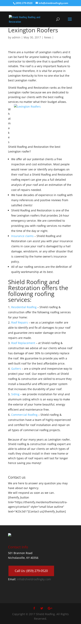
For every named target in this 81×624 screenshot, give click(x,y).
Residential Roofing (24, 307)
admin (16, 37)
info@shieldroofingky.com (34, 579)
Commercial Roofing (24, 415)
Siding (15, 394)
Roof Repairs (19, 322)
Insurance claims (22, 236)
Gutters (16, 368)
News (47, 37)
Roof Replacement (23, 343)
